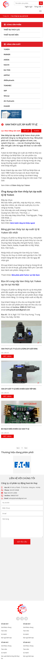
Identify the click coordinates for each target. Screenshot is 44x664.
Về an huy (4, 624)
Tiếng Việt (38, 7)
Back (18, 448)
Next (25, 448)
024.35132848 (14, 490)
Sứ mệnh (4, 634)
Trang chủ (6, 16)
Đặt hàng (7, 356)
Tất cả (26, 131)
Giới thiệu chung (6, 627)
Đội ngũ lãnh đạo (6, 638)
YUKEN (36, 131)
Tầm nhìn (4, 631)
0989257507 (15, 495)
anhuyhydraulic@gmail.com (18, 498)
